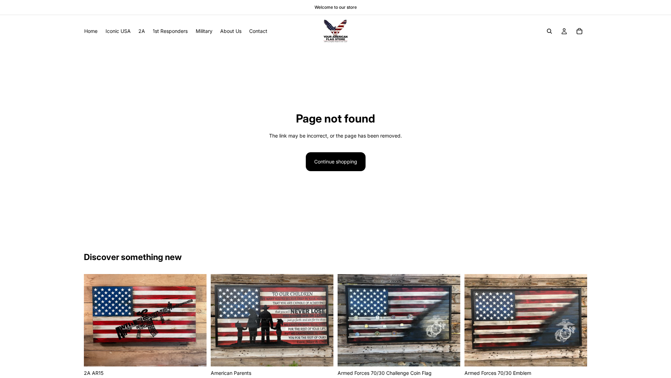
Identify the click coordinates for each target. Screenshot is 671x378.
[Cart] (579, 31)
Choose (201, 355)
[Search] (549, 31)
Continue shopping (335, 161)
